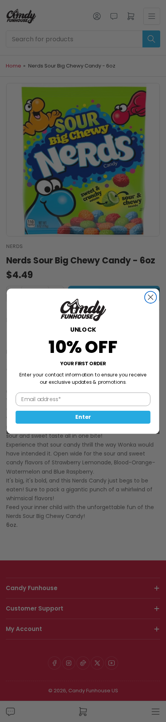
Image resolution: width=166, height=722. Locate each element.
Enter (82, 417)
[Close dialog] (151, 297)
